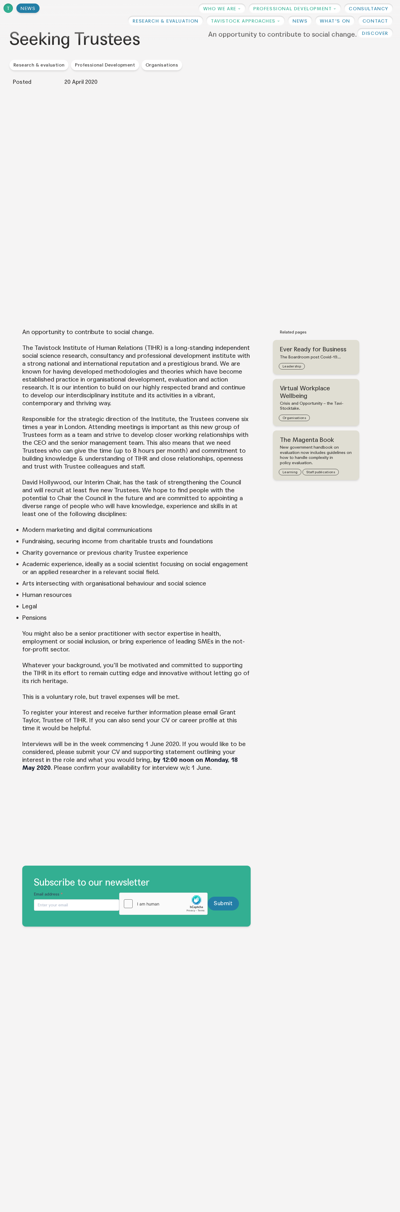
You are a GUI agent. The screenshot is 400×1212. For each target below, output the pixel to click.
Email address (48, 894)
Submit (223, 903)
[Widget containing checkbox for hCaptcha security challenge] (163, 904)
